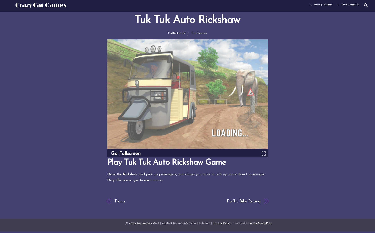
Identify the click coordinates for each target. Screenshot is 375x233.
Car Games (199, 33)
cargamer (177, 33)
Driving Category (322, 5)
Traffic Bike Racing (243, 201)
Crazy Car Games (140, 223)
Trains (119, 201)
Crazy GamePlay (261, 223)
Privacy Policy (222, 223)
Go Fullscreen (126, 153)
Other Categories (349, 5)
